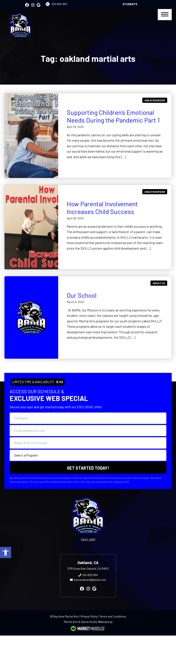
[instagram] (33, 5)
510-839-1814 (59, 4)
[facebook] (27, 5)
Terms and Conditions (112, 616)
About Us (159, 283)
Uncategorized (154, 100)
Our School (82, 295)
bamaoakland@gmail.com (90, 579)
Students (130, 4)
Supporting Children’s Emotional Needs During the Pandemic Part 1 (113, 116)
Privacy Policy (89, 616)
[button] (5, 552)
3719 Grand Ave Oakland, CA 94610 (88, 568)
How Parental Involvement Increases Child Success (102, 207)
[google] (38, 5)
